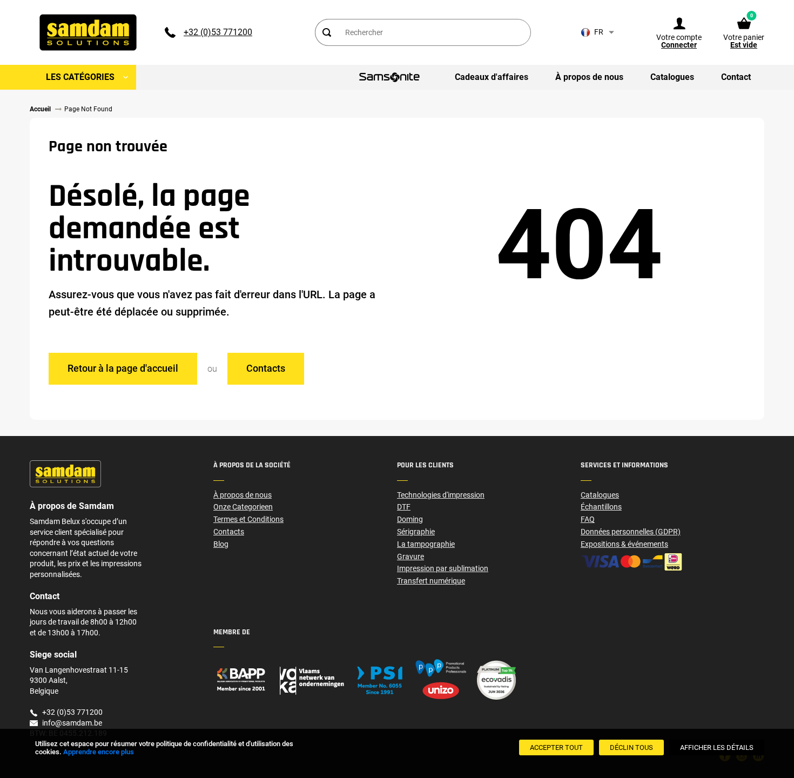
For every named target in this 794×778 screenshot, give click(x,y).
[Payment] (672, 562)
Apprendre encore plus (98, 752)
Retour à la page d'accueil (123, 368)
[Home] (305, 680)
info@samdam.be (72, 723)
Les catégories (80, 77)
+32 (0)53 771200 (218, 32)
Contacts (265, 368)
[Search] (326, 32)
